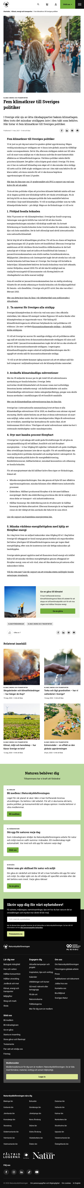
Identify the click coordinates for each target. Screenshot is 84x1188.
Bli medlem (14, 814)
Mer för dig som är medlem (41, 1009)
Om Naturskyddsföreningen (67, 964)
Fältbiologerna (35, 1004)
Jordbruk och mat (11, 983)
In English (76, 1183)
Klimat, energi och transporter (21, 11)
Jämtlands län (9, 1113)
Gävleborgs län (35, 1107)
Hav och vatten (10, 969)
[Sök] (38, 4)
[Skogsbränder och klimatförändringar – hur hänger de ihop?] (22, 667)
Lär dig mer (9, 959)
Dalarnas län (60, 1101)
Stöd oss (13, 850)
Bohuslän (33, 1101)
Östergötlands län (61, 1144)
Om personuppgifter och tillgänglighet (45, 1183)
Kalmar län (59, 1113)
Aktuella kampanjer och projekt (39, 965)
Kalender (33, 977)
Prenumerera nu (15, 934)
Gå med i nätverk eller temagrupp (38, 988)
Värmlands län (9, 1138)
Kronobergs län (9, 1120)
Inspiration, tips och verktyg (41, 972)
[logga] (26, 1155)
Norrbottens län (61, 1120)
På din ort (33, 994)
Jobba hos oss (61, 983)
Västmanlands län (11, 1144)
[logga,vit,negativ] (43, 1155)
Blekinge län (8, 1101)
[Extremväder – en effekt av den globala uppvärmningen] (62, 721)
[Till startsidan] (7, 4)
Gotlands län (8, 1107)
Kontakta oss (60, 988)
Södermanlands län (11, 1132)
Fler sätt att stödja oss (13, 1049)
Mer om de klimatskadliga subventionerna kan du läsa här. (34, 401)
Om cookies (66, 1183)
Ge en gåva (58, 611)
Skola (6, 1006)
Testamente (9, 1044)
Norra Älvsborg (35, 1120)
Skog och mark (10, 1001)
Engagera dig (35, 959)
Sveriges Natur (61, 998)
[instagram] (14, 1172)
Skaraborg (7, 1126)
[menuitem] (16, 985)
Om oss (58, 959)
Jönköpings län (35, 1113)
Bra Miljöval (60, 993)
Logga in (42, 1077)
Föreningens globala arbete (67, 969)
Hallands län (60, 1107)
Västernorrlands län (62, 1138)
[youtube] (37, 1172)
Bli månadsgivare (11, 1025)
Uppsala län (59, 1132)
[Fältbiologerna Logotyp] (12, 1155)
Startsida (7, 11)
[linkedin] (21, 1172)
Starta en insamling (12, 1034)
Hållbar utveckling (11, 979)
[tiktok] (29, 1172)
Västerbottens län (36, 1138)
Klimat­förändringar (16, 624)
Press (57, 974)
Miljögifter (8, 996)
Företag (7, 1054)
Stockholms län (61, 1126)
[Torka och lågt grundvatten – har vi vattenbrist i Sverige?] (62, 667)
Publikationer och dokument (67, 979)
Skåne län (33, 1126)
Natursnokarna (35, 999)
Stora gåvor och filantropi (14, 1039)
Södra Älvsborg (35, 1132)
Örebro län (33, 1144)
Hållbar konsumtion (12, 974)
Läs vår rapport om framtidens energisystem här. (30, 517)
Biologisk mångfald (12, 964)
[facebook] (6, 1172)
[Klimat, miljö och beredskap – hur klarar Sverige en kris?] (22, 721)
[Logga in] (55, 4)
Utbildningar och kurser (39, 982)
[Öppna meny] (79, 4)
